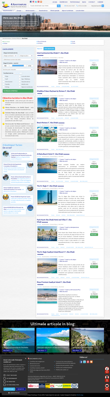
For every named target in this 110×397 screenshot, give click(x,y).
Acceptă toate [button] (9, 389)
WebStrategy (79, 395)
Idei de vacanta (30, 10)
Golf (6, 79)
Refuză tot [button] (21, 389)
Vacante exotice (7, 10)
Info (49, 48)
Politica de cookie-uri (62, 369)
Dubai (5, 43)
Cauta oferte (8, 49)
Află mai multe (13, 371)
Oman (73, 43)
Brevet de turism (35, 363)
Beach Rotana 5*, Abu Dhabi (47, 123)
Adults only (24, 84)
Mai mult (93, 68)
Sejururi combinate (67, 10)
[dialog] (15, 376)
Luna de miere (80, 10)
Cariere (100, 2)
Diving (7, 87)
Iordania (40, 43)
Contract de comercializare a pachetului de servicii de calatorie (65, 362)
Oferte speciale (54, 10)
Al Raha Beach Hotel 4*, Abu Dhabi (50, 154)
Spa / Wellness (25, 79)
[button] (14, 393)
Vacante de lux (43, 10)
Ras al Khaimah (42, 41)
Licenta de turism (35, 365)
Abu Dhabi (25, 38)
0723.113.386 (82, 6)
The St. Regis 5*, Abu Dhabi (47, 186)
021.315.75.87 (70, 6)
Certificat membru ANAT (37, 368)
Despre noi (63, 2)
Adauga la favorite (94, 60)
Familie (7, 84)
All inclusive (8, 81)
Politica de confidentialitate (64, 367)
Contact (92, 2)
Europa (19, 10)
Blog (84, 2)
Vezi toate (17, 73)
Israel (73, 41)
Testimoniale (75, 2)
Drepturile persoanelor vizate (64, 365)
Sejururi (39, 48)
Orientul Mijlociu (16, 38)
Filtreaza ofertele (10, 91)
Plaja (6, 76)
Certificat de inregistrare (37, 361)
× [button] (25, 358)
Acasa (55, 2)
